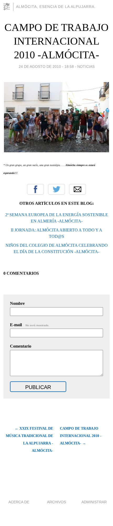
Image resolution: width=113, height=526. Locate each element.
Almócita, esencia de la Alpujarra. (56, 6)
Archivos (56, 502)
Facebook (35, 189)
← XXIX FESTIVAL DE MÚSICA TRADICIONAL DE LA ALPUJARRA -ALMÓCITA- (29, 440)
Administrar (94, 502)
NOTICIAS (86, 66)
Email (77, 189)
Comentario (20, 346)
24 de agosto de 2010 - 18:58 (46, 66)
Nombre (17, 303)
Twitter (56, 189)
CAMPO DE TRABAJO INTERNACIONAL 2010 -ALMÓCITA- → (80, 436)
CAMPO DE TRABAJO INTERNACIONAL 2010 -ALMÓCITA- (56, 41)
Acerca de (18, 502)
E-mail (29, 325)
